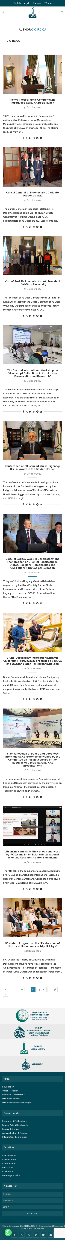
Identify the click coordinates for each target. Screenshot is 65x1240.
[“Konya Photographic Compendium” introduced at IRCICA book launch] (32, 74)
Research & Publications (14, 1121)
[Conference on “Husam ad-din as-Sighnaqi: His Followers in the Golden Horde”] (32, 440)
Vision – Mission (10, 1091)
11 (27, 989)
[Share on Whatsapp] (34, 138)
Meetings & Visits (11, 1175)
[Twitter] (21, 1235)
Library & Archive (10, 1129)
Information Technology (14, 1137)
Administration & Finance (15, 1133)
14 (44, 989)
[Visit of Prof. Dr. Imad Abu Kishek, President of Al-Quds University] (32, 255)
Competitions (9, 1159)
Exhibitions (7, 1171)
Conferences (9, 1155)
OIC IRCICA (13, 40)
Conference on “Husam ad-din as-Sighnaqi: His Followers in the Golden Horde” (32, 468)
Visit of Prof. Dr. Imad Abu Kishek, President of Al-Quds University (32, 283)
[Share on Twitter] (27, 138)
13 (39, 989)
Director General (11, 1098)
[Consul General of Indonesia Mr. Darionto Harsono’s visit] (32, 167)
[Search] (3, 12)
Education (7, 1167)
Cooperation (8, 1163)
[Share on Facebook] (23, 138)
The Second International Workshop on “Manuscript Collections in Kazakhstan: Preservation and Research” (32, 373)
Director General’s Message (16, 1102)
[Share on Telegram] (37, 138)
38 (55, 989)
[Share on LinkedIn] (30, 138)
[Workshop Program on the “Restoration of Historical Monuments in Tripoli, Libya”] (32, 917)
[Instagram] (28, 1235)
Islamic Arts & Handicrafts (15, 1125)
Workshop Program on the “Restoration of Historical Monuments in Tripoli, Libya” (32, 945)
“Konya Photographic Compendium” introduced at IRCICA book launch (32, 101)
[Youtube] (43, 1235)
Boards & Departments (14, 1095)
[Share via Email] (41, 138)
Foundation (8, 1087)
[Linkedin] (36, 1235)
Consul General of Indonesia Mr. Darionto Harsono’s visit (32, 194)
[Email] (50, 1235)
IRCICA (27, 1226)
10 (22, 989)
